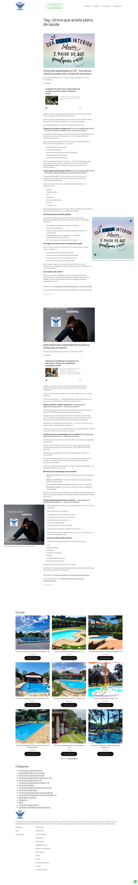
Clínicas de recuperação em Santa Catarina (36, 793)
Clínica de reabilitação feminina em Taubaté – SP (69, 698)
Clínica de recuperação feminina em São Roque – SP (69, 746)
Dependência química (27, 797)
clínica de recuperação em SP (30, 780)
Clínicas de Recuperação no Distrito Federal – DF (38, 795)
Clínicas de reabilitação (28, 790)
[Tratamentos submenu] (122, 6)
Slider (21, 802)
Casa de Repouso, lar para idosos (32, 773)
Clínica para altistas (26, 785)
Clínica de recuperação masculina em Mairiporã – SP (33, 651)
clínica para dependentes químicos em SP (35, 788)
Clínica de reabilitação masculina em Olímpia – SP (33, 698)
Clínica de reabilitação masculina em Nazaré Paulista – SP (105, 746)
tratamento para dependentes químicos (34, 807)
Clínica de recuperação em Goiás (31, 775)
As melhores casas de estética (31, 770)
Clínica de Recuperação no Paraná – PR (34, 783)
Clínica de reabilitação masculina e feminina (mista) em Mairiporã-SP (33, 746)
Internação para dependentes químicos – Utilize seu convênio (67, 346)
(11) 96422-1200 (54, 7)
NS (90, 290)
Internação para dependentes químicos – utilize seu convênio (72, 286)
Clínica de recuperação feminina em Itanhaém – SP (105, 651)
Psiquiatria (23, 800)
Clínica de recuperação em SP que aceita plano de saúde (70, 575)
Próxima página (72, 758)
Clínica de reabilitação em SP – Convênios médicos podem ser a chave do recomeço (67, 72)
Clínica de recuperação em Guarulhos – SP (35, 778)
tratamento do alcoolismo (29, 805)
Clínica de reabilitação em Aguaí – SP (105, 698)
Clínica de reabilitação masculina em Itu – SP (69, 651)
